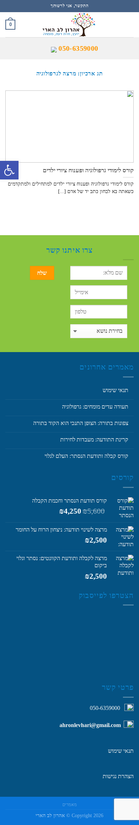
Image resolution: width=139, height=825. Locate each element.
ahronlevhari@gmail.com (90, 725)
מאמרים (69, 804)
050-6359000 (78, 48)
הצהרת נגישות (118, 776)
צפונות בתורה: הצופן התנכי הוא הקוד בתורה (80, 423)
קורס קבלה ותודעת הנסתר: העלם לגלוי (86, 456)
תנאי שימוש (115, 390)
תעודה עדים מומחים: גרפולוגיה (95, 407)
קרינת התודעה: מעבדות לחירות (94, 439)
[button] (9, 170)
